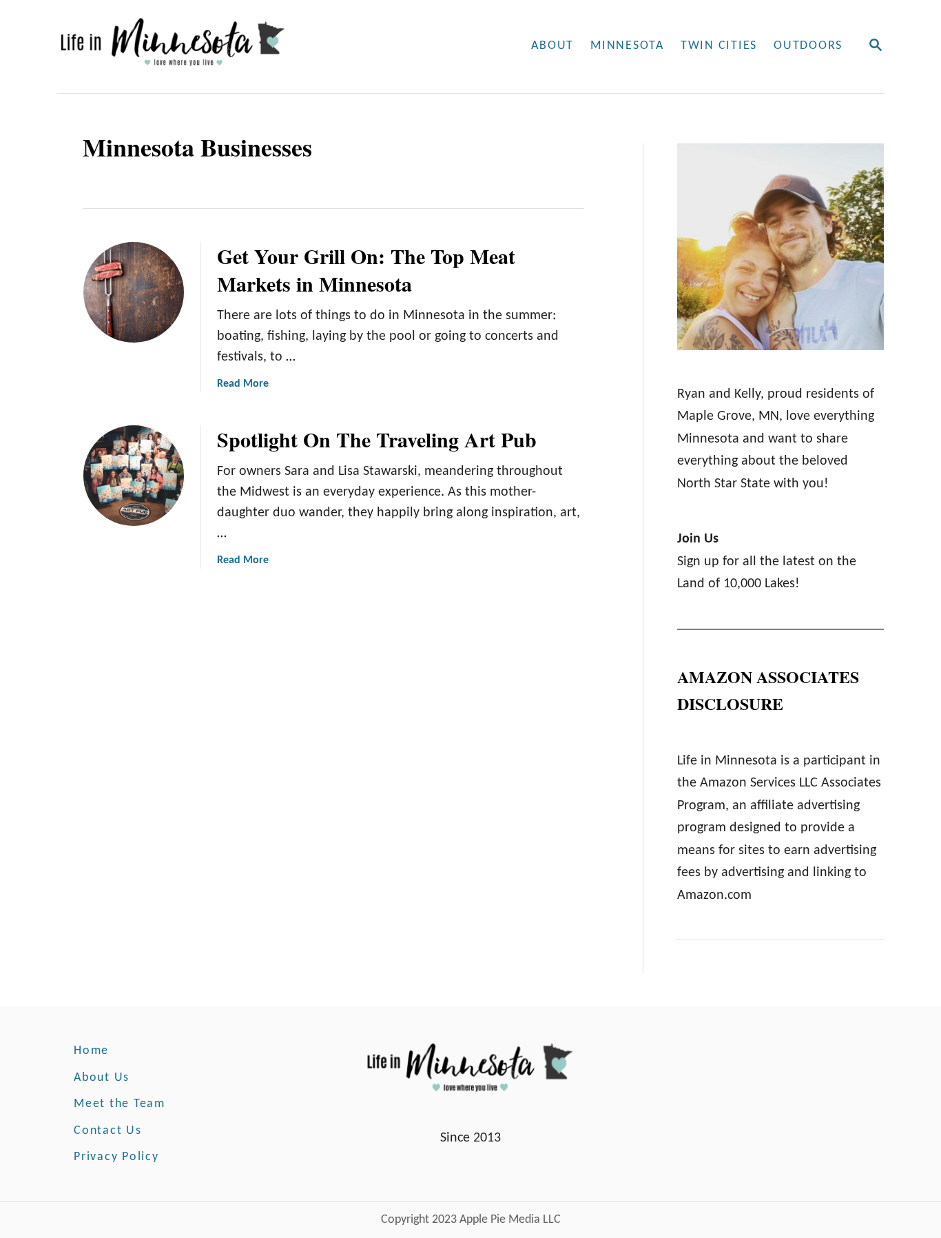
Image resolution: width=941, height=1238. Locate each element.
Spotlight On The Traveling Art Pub (377, 439)
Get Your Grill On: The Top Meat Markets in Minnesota (366, 269)
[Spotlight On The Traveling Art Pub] (133, 475)
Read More (243, 383)
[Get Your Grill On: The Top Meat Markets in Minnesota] (133, 292)
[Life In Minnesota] (225, 46)
